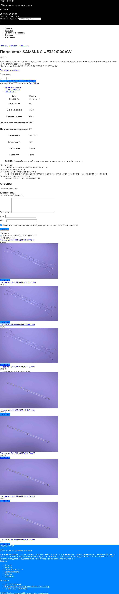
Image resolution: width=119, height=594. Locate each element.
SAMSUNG (24, 46)
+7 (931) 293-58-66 (8, 14)
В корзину (4, 81)
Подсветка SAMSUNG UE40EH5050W (18, 282)
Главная (9, 28)
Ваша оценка (7, 195)
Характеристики (13, 87)
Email (3, 221)
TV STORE (7, 1)
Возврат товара (12, 572)
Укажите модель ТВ (9, 19)
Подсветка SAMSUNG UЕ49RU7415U (17, 539)
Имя (2, 216)
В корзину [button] (5, 280)
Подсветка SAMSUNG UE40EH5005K (17, 324)
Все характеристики (10, 70)
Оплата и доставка (15, 33)
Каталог (9, 31)
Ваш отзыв (6, 212)
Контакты (10, 37)
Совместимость (12, 89)
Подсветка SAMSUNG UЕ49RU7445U (17, 410)
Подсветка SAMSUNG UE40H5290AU (17, 240)
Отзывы (9, 35)
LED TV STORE (7, 546)
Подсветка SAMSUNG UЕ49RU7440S (17, 453)
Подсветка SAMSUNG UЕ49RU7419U (17, 496)
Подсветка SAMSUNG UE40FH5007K (17, 367)
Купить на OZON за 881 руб (22, 81)
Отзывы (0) (10, 92)
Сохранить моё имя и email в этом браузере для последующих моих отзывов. (40, 225)
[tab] (62, 87)
